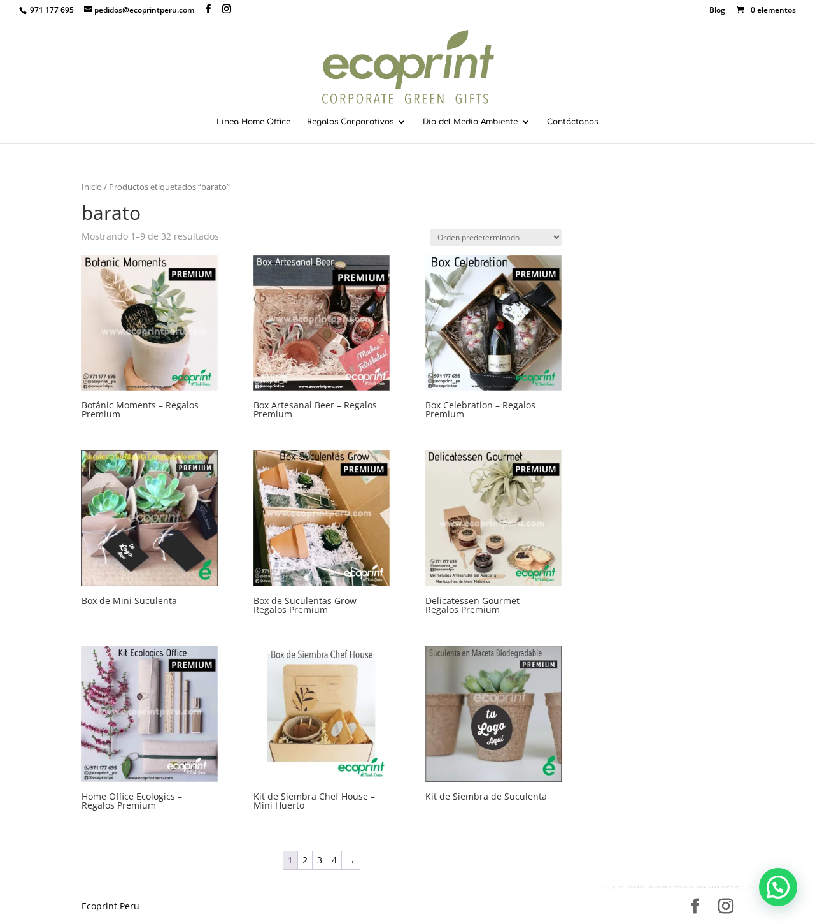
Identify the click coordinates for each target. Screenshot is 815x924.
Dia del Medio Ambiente (470, 121)
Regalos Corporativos (350, 121)
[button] (778, 887)
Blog (717, 10)
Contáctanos (572, 121)
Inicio (92, 186)
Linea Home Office (253, 121)
